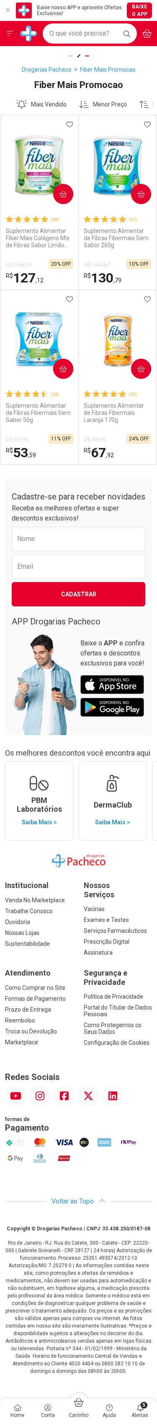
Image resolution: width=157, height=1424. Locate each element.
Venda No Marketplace (35, 900)
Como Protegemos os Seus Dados (113, 1028)
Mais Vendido (49, 104)
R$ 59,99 (17, 439)
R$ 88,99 (95, 439)
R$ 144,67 (97, 264)
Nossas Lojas (22, 932)
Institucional (27, 885)
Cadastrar (78, 594)
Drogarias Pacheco (47, 69)
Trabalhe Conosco (29, 911)
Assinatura (98, 952)
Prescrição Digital (106, 941)
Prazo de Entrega (28, 1009)
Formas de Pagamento (35, 998)
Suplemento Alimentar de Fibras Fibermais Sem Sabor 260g (116, 238)
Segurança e (105, 977)
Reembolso (20, 1020)
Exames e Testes (106, 920)
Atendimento (28, 972)
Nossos (99, 890)
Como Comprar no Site (35, 987)
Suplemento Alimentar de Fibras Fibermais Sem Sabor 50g (38, 412)
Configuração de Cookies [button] (116, 1042)
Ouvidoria (17, 922)
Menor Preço (110, 104)
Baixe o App (139, 10)
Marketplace (21, 1042)
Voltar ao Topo (73, 1201)
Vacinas (94, 909)
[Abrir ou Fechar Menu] (10, 33)
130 (102, 278)
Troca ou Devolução (31, 1031)
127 (25, 278)
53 (21, 452)
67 (99, 452)
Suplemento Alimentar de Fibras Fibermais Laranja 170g (114, 412)
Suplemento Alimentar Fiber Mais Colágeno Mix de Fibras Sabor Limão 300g (37, 238)
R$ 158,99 (19, 264)
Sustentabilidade (27, 943)
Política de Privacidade (113, 996)
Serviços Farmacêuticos (115, 930)
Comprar (56, 194)
